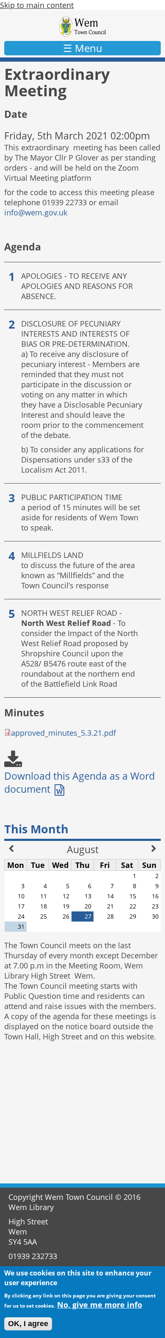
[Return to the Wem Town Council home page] (82, 26)
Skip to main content (37, 5)
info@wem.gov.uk (35, 212)
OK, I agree (28, 1323)
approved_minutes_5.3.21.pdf (63, 733)
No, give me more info (99, 1305)
